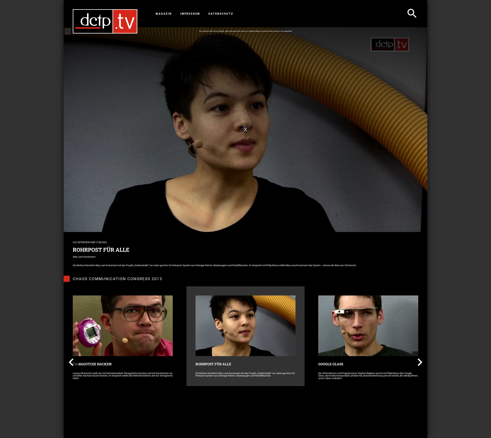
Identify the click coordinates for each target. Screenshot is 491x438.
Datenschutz (221, 13)
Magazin (164, 13)
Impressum (190, 13)
